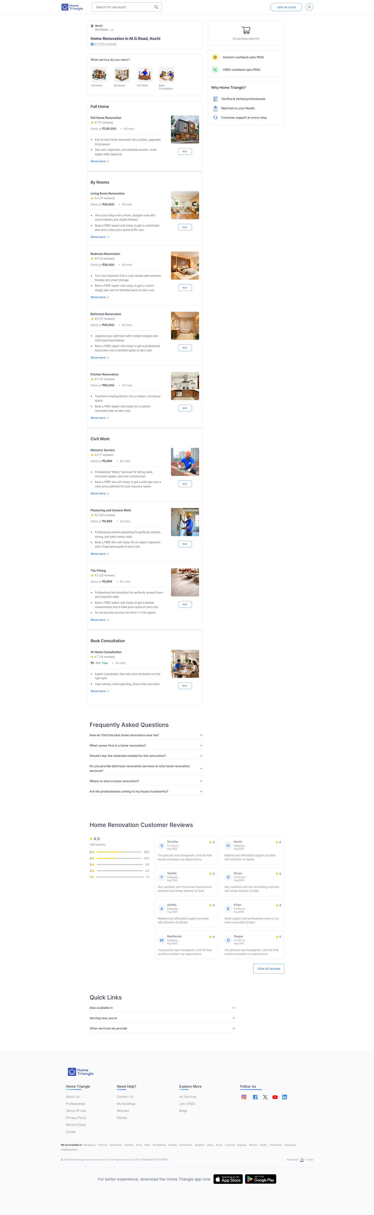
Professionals (75, 1104)
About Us (72, 1097)
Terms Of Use (76, 1111)
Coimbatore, (186, 1144)
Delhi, (147, 1144)
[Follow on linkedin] (284, 1097)
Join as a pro (286, 7)
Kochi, (219, 1144)
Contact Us (125, 1097)
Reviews (123, 1111)
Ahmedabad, (160, 1144)
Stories (122, 1118)
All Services (187, 1097)
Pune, (139, 1144)
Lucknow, (230, 1144)
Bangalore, (90, 1144)
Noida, (264, 1144)
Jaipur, (210, 1144)
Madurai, (242, 1144)
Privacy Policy (76, 1118)
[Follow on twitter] (265, 1097)
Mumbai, (129, 1144)
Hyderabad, (116, 1144)
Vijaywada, (290, 1144)
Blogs (183, 1111)
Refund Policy (76, 1125)
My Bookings (126, 1104)
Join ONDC (187, 1104)
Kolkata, (173, 1144)
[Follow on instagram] (244, 1097)
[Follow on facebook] (255, 1097)
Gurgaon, (200, 1144)
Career (71, 1132)
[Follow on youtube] (275, 1097)
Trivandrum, (276, 1144)
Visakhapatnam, (69, 1149)
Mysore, (253, 1144)
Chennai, (103, 1144)
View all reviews (268, 968)
